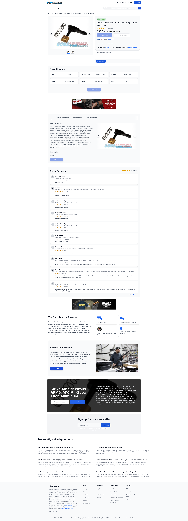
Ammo (85, 500)
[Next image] (89, 33)
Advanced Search (102, 492)
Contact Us (129, 492)
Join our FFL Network (116, 497)
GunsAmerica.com (65, 518)
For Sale (106, 8)
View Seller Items (132, 47)
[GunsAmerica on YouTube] (56, 511)
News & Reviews (69, 8)
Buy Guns (56, 368)
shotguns (83, 450)
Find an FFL (100, 497)
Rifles (84, 492)
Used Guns (86, 497)
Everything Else (68, 13)
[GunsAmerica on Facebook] (50, 511)
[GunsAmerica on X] (53, 511)
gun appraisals (69, 505)
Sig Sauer (82, 452)
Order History (100, 495)
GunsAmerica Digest (67, 508)
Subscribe (106, 425)
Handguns (86, 489)
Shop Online (50, 8)
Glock (77, 452)
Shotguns (85, 495)
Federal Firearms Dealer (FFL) (67, 464)
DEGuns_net (108, 47)
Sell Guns (137, 2)
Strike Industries (79, 13)
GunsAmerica (55, 486)
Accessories (58, 13)
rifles (78, 450)
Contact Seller (101, 61)
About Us (128, 499)
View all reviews (134, 294)
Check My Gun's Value (93, 8)
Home (51, 13)
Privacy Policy (115, 518)
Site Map (132, 518)
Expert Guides (80, 8)
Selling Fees (113, 495)
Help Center (129, 489)
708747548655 (90, 13)
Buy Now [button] (105, 35)
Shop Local (59, 8)
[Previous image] (51, 33)
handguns (73, 450)
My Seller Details (115, 492)
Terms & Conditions (124, 518)
